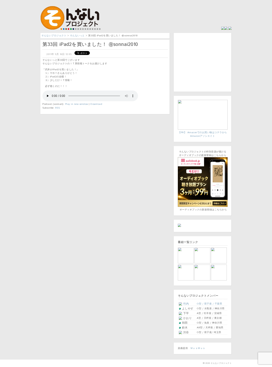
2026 (207, 363)
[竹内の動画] (219, 279)
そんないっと (77, 35)
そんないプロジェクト (53, 35)
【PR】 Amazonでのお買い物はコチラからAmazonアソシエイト (202, 134)
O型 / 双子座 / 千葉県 (209, 303)
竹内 (185, 304)
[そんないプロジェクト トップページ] (71, 29)
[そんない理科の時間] (186, 279)
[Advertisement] (203, 62)
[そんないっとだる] (202, 262)
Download (96, 104)
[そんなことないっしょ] (186, 262)
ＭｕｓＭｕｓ (197, 348)
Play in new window (76, 104)
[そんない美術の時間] (202, 279)
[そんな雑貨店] (219, 262)
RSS (57, 108)
